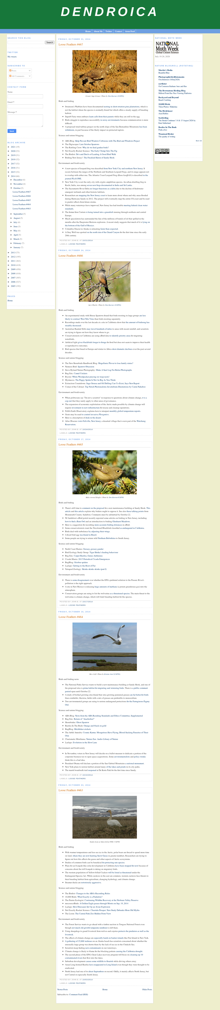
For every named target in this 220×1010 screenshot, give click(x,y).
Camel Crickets (80, 373)
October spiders (81, 562)
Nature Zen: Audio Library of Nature (102, 739)
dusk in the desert (93, 417)
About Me (98, 31)
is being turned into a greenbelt (99, 212)
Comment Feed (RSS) (78, 994)
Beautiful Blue (163, 72)
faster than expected (109, 228)
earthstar (162, 83)
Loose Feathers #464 (22, 204)
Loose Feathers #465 (22, 200)
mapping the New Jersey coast (92, 195)
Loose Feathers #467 (22, 191)
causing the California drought (129, 951)
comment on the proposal (93, 508)
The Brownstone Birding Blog (172, 90)
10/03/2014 (87, 980)
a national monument (134, 763)
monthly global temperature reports (125, 411)
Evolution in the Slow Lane (85, 742)
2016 (13, 167)
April (16, 234)
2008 (13, 273)
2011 (13, 260)
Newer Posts (62, 989)
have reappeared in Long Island (103, 964)
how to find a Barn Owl (75, 521)
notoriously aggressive (91, 882)
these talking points (135, 511)
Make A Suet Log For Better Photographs (114, 369)
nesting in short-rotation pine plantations (121, 106)
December (18, 179)
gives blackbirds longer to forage (92, 342)
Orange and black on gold (95, 725)
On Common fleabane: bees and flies (172, 86)
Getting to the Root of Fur (84, 565)
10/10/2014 (87, 775)
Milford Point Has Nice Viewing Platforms (175, 93)
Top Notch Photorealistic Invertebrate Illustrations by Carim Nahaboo (115, 386)
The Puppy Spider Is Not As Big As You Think (95, 379)
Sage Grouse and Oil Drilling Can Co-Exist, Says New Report (112, 383)
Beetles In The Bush (167, 127)
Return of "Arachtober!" (84, 718)
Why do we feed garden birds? (95, 147)
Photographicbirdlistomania (171, 76)
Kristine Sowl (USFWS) (112, 674)
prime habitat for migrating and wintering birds (103, 687)
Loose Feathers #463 (22, 208)
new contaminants (93, 947)
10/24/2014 (87, 429)
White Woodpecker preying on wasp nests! (90, 376)
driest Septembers (96, 971)
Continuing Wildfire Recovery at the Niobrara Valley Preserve (111, 900)
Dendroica (110, 12)
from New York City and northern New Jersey (123, 168)
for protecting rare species (113, 862)
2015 (13, 171)
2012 (13, 256)
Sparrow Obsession (86, 366)
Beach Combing (164, 100)
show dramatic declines (122, 349)
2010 (13, 265)
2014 (13, 176)
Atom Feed (130, 31)
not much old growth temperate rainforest (90, 927)
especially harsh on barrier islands (109, 937)
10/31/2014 (87, 240)
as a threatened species (120, 593)
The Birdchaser (165, 110)
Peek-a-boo (162, 129)
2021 (13, 146)
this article (79, 511)
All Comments (17, 76)
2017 (13, 163)
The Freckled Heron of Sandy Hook (99, 157)
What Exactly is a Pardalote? (89, 896)
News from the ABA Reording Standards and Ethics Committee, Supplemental (109, 715)
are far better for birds (139, 694)
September (18, 213)
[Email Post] (93, 240)
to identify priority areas (120, 335)
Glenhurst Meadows (121, 521)
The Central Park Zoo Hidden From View (93, 913)
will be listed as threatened (119, 872)
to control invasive (95, 414)
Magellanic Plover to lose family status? (115, 363)
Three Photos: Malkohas (167, 106)
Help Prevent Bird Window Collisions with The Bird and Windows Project (107, 140)
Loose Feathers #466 (22, 195)
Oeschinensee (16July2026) (169, 79)
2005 (13, 286)
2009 (13, 269)
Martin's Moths (165, 70)
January (17, 247)
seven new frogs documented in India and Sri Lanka (109, 185)
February (18, 243)
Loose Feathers (77, 244)
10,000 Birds (164, 104)
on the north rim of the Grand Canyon (103, 232)
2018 (13, 159)
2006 (13, 281)
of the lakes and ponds (116, 766)
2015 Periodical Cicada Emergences (94, 559)
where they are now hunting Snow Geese (90, 855)
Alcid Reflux (163, 113)
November (18, 183)
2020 (13, 151)
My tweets (12, 56)
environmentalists (122, 756)
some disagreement (80, 580)
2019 (13, 155)
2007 (13, 277)
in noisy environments (110, 119)
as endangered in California (132, 528)
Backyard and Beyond (168, 97)
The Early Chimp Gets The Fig (104, 150)
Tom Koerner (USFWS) (116, 96)
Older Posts (147, 989)
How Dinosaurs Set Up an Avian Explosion (91, 906)
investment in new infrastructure (86, 407)
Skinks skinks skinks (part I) (94, 569)
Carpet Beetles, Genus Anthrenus (88, 555)
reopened (92, 770)
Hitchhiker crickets (82, 729)
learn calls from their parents (101, 116)
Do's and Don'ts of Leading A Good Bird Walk (96, 154)
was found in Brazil (88, 534)
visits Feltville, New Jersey (89, 421)
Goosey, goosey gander (93, 548)
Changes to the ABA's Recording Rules (93, 893)
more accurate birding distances (108, 524)
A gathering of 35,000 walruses (78, 941)
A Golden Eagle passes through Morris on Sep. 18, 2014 (104, 903)
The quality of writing (166, 136)
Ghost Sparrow (82, 722)
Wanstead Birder (166, 133)
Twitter (108, 31)
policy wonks (140, 756)
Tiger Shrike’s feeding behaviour (104, 552)
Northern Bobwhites (106, 538)
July (16, 222)
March (17, 238)
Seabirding (163, 117)
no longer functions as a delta (103, 188)
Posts (13, 70)
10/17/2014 (87, 602)
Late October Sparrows (89, 144)
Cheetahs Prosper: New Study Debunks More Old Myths (115, 910)
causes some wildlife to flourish (99, 961)
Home (88, 31)
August (17, 218)
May (16, 230)
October (17, 188)
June (16, 226)
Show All (199, 141)
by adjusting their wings (99, 531)
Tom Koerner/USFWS (116, 497)
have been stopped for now (126, 865)
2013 (13, 252)
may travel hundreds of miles (99, 328)
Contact (118, 31)
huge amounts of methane (106, 586)
